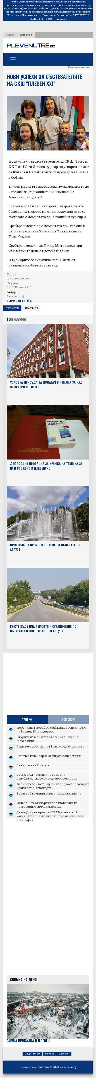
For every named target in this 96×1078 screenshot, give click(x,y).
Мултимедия (26, 35)
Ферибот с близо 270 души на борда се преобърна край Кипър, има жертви (53, 786)
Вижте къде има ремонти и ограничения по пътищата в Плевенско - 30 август (43, 628)
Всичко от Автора (19, 301)
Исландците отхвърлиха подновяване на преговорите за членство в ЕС (47, 804)
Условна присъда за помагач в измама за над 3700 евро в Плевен (46, 384)
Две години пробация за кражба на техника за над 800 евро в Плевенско (46, 465)
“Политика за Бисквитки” (55, 15)
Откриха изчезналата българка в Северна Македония (47, 738)
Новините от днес (79, 67)
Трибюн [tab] (27, 719)
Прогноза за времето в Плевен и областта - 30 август (46, 547)
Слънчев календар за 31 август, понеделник (49, 755)
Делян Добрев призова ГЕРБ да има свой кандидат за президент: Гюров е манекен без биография (50, 816)
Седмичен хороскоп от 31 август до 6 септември (52, 746)
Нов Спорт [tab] (68, 719)
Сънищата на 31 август (33, 765)
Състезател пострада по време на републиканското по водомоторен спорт (47, 776)
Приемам (60, 18)
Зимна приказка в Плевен (28, 1041)
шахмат (31, 308)
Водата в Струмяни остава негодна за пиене (49, 793)
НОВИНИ (10, 35)
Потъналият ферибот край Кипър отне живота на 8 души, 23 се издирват (51, 729)
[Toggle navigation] (13, 59)
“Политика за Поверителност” (23, 15)
